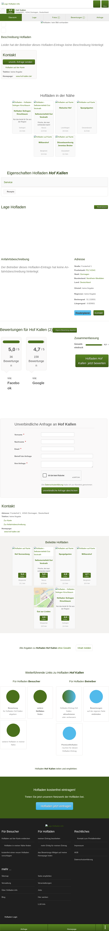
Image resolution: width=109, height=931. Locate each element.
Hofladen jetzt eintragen (56, 806)
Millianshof (44, 142)
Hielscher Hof (65, 108)
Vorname (18, 435)
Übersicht (12, 17)
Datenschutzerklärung (54, 485)
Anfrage (99, 17)
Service (8, 182)
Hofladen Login (10, 917)
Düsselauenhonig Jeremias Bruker (65, 144)
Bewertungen (77, 17)
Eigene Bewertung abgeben (65, 330)
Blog (3, 897)
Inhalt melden (84, 648)
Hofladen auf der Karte (15, 67)
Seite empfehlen (45, 876)
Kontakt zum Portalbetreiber (89, 838)
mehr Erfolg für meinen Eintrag (53, 845)
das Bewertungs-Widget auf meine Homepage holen (52, 854)
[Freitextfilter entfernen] (97, 4)
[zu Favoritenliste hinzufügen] (3, 24)
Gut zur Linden (44, 611)
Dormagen (84, 274)
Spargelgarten (86, 108)
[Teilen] (99, 927)
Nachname (19, 442)
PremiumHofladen (103, 98)
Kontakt (99, 313)
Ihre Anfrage (20, 463)
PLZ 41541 (90, 270)
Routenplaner (102, 207)
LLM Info (41, 904)
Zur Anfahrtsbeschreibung (15, 524)
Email (17, 449)
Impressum (79, 845)
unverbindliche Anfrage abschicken (60, 490)
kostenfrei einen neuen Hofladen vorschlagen (15, 854)
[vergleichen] (3, 30)
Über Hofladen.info (9, 890)
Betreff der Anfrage (23, 456)
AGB (76, 852)
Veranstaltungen (45, 883)
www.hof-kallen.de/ (24, 76)
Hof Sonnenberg (22, 554)
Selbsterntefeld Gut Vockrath (44, 115)
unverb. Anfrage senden (20, 62)
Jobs (40, 890)
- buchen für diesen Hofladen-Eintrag (69, 748)
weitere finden (40, 711)
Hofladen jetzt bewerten (92, 361)
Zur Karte (8, 520)
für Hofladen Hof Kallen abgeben (13, 711)
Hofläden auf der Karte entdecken (16, 838)
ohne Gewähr (64, 648)
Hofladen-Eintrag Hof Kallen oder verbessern (69, 712)
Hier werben (43, 897)
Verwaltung (6, 883)
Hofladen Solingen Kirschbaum (22, 112)
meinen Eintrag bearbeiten (49, 838)
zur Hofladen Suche (3, 11)
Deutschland (85, 282)
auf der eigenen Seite (96, 711)
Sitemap (5, 876)
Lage (34, 17)
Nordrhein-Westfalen (95, 278)
